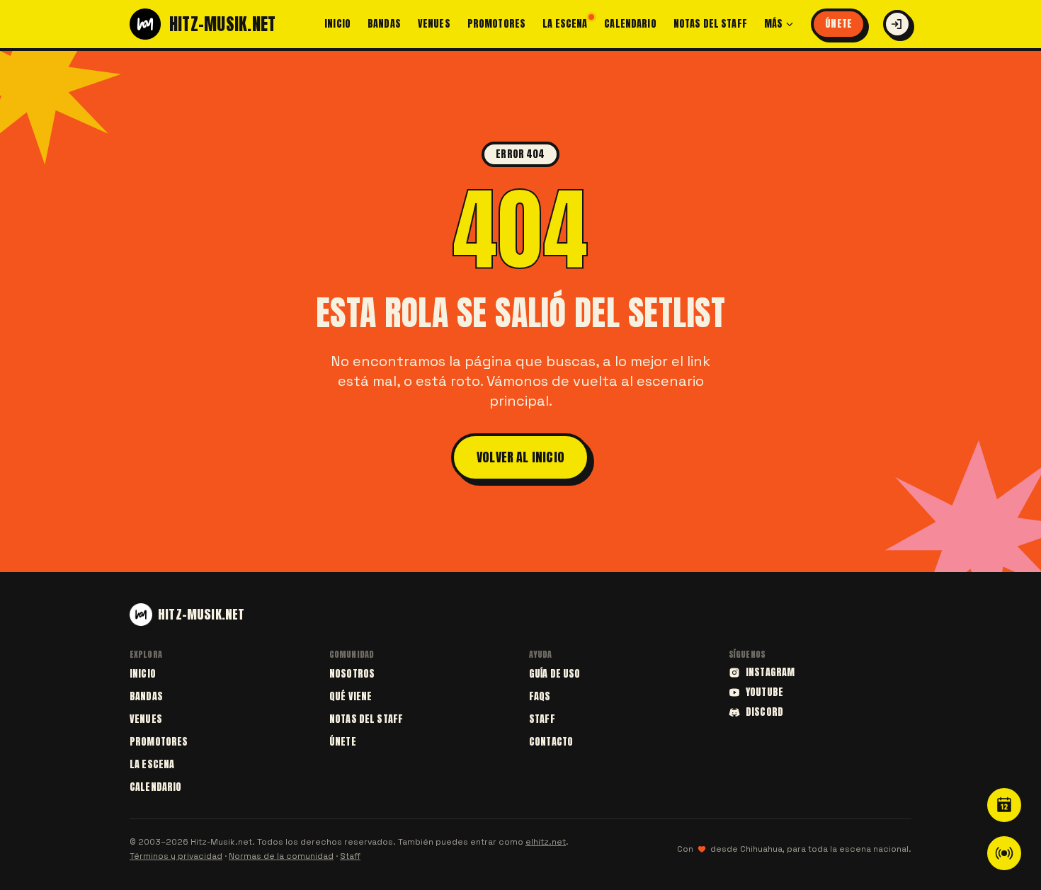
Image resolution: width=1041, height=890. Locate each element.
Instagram (770, 673)
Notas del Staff (710, 24)
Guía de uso (555, 673)
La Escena (564, 24)
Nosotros (352, 673)
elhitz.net (545, 842)
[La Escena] (1004, 853)
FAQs (540, 696)
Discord (764, 712)
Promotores (496, 24)
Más (773, 24)
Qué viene (350, 696)
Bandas (384, 24)
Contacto (551, 741)
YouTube (764, 692)
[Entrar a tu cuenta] (897, 24)
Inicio (337, 24)
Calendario (630, 24)
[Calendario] (1004, 805)
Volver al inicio (520, 457)
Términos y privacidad (176, 856)
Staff (542, 719)
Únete (838, 23)
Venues (434, 24)
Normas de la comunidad (281, 856)
